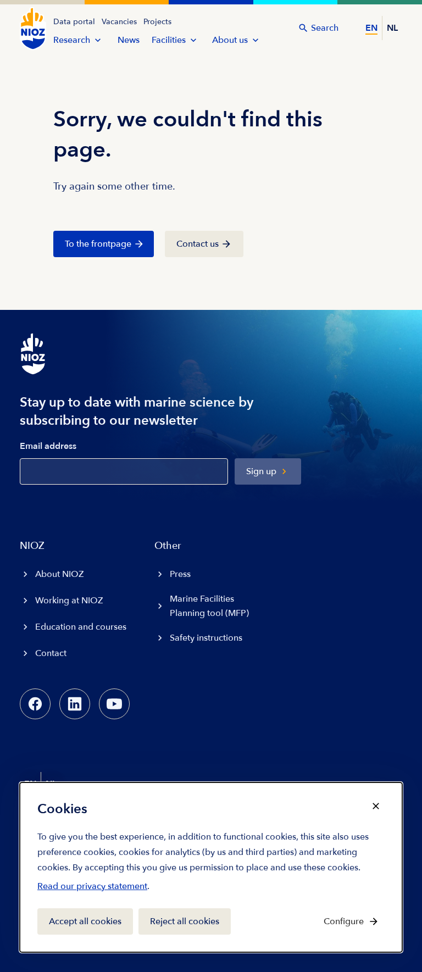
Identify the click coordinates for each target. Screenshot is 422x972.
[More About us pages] (255, 40)
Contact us (197, 244)
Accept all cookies (85, 921)
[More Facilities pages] (193, 40)
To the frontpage (98, 244)
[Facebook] (35, 703)
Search (324, 28)
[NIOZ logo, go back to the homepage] (33, 29)
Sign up (261, 471)
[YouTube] (114, 703)
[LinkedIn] (74, 703)
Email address (48, 446)
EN (371, 28)
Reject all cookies (184, 921)
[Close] (376, 806)
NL (392, 28)
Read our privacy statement (92, 888)
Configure (344, 921)
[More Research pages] (98, 40)
